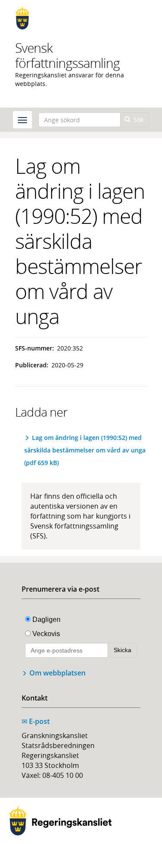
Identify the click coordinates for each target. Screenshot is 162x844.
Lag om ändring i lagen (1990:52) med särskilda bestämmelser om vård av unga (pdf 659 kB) (85, 450)
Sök (137, 119)
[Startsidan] (81, 17)
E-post (36, 721)
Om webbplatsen (57, 673)
